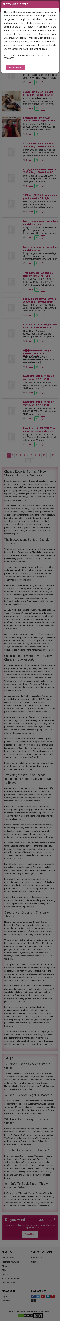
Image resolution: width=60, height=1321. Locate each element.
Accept (19, 67)
